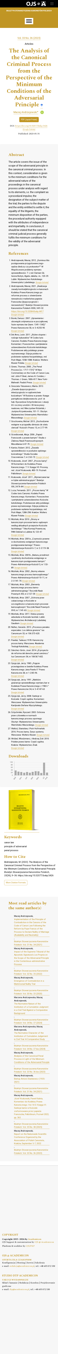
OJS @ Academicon (44, 1242)
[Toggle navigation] (52, 3)
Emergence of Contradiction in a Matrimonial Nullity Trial (29, 982)
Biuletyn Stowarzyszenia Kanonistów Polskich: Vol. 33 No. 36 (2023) (31, 1151)
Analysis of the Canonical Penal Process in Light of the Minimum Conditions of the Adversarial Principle (31, 1059)
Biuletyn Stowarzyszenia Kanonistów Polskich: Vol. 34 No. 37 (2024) (31, 1021)
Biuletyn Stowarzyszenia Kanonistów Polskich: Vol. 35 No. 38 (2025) (31, 1125)
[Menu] (29, 21)
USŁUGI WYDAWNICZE (15, 1280)
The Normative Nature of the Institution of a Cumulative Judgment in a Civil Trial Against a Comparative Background (31, 1008)
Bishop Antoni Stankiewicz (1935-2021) (29, 1080)
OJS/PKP (30, 1246)
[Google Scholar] (41, 104)
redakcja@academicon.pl (22, 1266)
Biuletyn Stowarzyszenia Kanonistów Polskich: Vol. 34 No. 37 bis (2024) (31, 1047)
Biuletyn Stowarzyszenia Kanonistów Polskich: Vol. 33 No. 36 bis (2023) (31, 1070)
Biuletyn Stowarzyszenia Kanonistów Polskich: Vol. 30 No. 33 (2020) (31, 992)
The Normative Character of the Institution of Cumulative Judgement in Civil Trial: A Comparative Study (31, 1036)
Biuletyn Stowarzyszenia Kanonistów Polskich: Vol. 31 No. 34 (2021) (31, 943)
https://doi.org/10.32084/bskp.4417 (27, 311)
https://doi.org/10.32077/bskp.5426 (31, 126)
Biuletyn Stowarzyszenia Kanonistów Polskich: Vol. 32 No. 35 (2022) (31, 972)
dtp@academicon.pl (19, 1289)
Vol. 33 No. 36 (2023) (29, 37)
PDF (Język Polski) (29, 119)
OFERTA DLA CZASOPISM (16, 1259)
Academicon (34, 1239)
